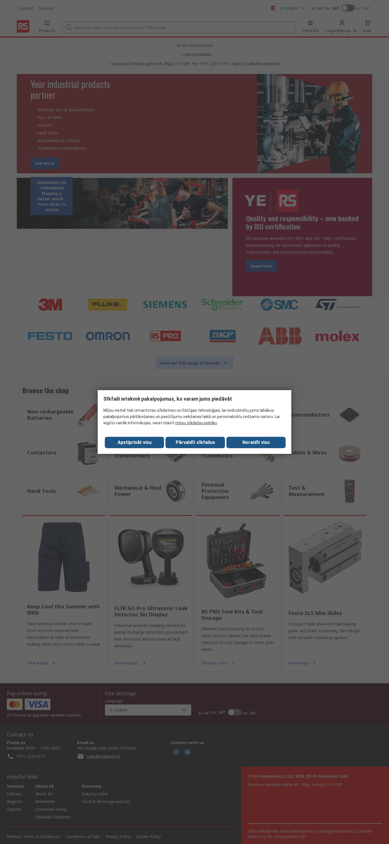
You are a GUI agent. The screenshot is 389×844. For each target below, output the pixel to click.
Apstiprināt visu (134, 442)
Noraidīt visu (256, 442)
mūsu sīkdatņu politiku (196, 423)
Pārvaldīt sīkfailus (195, 442)
